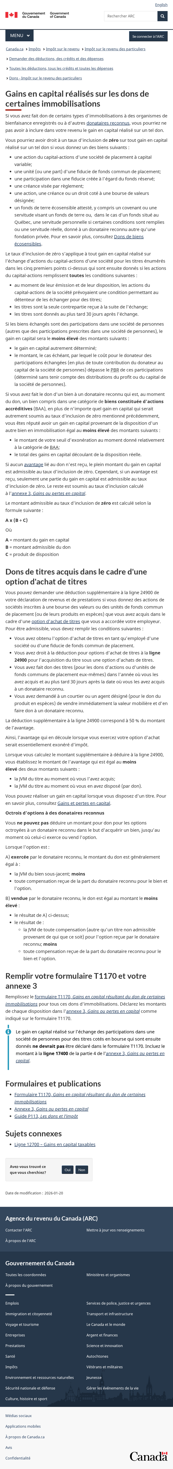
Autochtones (97, 1356)
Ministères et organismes (108, 1274)
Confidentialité (17, 1458)
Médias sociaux (18, 1415)
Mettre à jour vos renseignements (115, 1230)
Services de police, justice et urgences (118, 1303)
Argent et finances (102, 1335)
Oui (68, 1170)
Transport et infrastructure (109, 1313)
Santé (10, 1356)
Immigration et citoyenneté (28, 1313)
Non (81, 1170)
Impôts (35, 49)
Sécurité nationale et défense (30, 1388)
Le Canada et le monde (105, 1324)
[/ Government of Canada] (37, 14)
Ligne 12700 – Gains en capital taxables (55, 1144)
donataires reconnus (108, 123)
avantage (33, 464)
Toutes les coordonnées (25, 1274)
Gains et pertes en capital (83, 803)
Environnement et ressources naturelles (39, 1377)
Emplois (12, 1303)
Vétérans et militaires (104, 1366)
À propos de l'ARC (20, 1240)
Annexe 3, (51, 1109)
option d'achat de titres (56, 621)
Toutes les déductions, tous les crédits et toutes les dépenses (61, 68)
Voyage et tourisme (22, 1324)
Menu (22, 35)
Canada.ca (14, 49)
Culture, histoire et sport (26, 1398)
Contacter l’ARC (18, 1230)
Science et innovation (104, 1345)
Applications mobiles (23, 1426)
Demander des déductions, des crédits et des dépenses (56, 58)
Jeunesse (94, 1377)
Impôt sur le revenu (63, 49)
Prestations (15, 1345)
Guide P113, (46, 1116)
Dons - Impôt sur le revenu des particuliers (45, 78)
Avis (8, 1447)
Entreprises (15, 1335)
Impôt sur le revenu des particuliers (115, 49)
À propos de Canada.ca (25, 1436)
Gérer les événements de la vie (112, 1388)
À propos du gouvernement (29, 1285)
